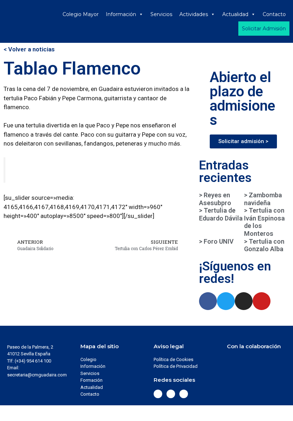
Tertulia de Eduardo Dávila (221, 214)
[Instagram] (244, 301)
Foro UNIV (218, 241)
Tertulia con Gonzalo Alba (264, 245)
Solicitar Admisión (264, 28)
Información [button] (121, 14)
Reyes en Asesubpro (215, 199)
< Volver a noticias (29, 49)
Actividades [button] (193, 14)
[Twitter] (226, 301)
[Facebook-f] (208, 301)
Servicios (161, 14)
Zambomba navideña (263, 199)
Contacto (274, 14)
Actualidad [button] (235, 14)
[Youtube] (261, 301)
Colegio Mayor (81, 14)
